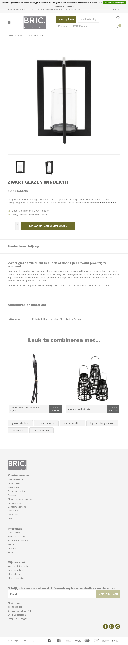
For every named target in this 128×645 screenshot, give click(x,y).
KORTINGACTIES (16, 536)
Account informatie (18, 566)
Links (10, 518)
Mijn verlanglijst (16, 578)
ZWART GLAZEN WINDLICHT (30, 36)
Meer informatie (108, 202)
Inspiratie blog (88, 19)
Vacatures (13, 514)
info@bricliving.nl (17, 618)
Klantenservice (15, 479)
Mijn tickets (14, 574)
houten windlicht (72, 423)
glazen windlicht (20, 423)
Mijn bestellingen (16, 570)
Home (10, 36)
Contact (12, 548)
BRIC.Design (80, 26)
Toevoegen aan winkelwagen (48, 226)
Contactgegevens (17, 506)
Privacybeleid (15, 503)
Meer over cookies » (64, 6)
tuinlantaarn (18, 430)
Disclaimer (13, 510)
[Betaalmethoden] (50, 640)
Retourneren (14, 483)
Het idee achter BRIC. (19, 540)
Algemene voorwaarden (20, 499)
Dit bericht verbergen (114, 3)
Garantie (12, 495)
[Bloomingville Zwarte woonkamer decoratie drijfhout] (35, 378)
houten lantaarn (46, 423)
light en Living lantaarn (102, 423)
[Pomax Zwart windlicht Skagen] (92, 378)
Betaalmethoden (16, 491)
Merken (62, 26)
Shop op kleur (66, 19)
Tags (10, 552)
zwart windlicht (41, 430)
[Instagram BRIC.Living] (111, 626)
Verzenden (13, 487)
